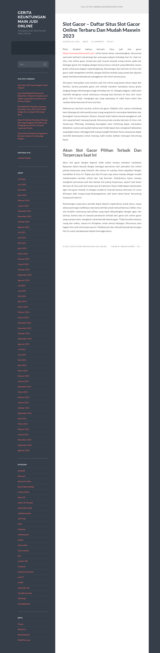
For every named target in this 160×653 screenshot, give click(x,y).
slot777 (21, 577)
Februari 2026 (24, 200)
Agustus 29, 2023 (71, 42)
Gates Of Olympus (25, 503)
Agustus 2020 (23, 450)
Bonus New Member (26, 487)
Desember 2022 (24, 386)
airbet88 (21, 471)
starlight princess (25, 593)
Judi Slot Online (24, 158)
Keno (20, 524)
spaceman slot (24, 588)
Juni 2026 (22, 184)
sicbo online (22, 545)
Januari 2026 (23, 206)
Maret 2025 (23, 254)
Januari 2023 (23, 381)
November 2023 (24, 328)
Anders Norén (127, 247)
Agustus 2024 (23, 280)
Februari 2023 (24, 376)
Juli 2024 (22, 285)
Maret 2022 (23, 392)
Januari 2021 (23, 434)
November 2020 (24, 440)
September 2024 (25, 275)
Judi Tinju (22, 518)
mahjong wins (23, 534)
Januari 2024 (23, 317)
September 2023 (25, 339)
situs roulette (23, 550)
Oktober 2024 (24, 269)
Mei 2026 (22, 190)
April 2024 (22, 301)
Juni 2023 (22, 355)
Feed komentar (24, 635)
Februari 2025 (24, 259)
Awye (85, 42)
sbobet (20, 540)
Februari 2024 (24, 312)
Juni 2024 (22, 291)
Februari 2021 (24, 429)
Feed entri (22, 629)
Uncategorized (24, 604)
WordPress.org (24, 640)
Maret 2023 (23, 371)
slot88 (20, 582)
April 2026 (22, 195)
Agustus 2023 (23, 344)
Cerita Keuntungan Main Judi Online (32, 19)
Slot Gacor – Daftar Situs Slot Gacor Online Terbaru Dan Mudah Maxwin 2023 (101, 30)
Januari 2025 (23, 264)
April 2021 (22, 418)
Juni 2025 (22, 237)
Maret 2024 (23, 307)
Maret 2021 (23, 424)
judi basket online (25, 508)
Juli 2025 (22, 232)
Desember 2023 (24, 323)
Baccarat (21, 476)
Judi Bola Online (24, 513)
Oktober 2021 (24, 408)
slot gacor (22, 566)
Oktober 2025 (24, 222)
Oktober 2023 (24, 333)
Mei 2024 (22, 296)
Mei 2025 (22, 243)
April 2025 (22, 248)
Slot (19, 556)
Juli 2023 (22, 349)
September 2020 (25, 445)
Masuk (20, 624)
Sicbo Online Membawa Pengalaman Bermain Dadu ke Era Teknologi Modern (33, 136)
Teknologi (22, 598)
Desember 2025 (24, 211)
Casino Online (23, 492)
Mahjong (21, 529)
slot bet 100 (23, 561)
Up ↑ (139, 247)
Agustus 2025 (23, 227)
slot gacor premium (26, 572)
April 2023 (22, 365)
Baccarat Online (24, 481)
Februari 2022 (24, 397)
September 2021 (25, 413)
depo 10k (21, 497)
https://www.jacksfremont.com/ (79, 53)
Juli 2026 (22, 179)
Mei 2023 (22, 360)
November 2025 (24, 216)
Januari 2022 (23, 402)
